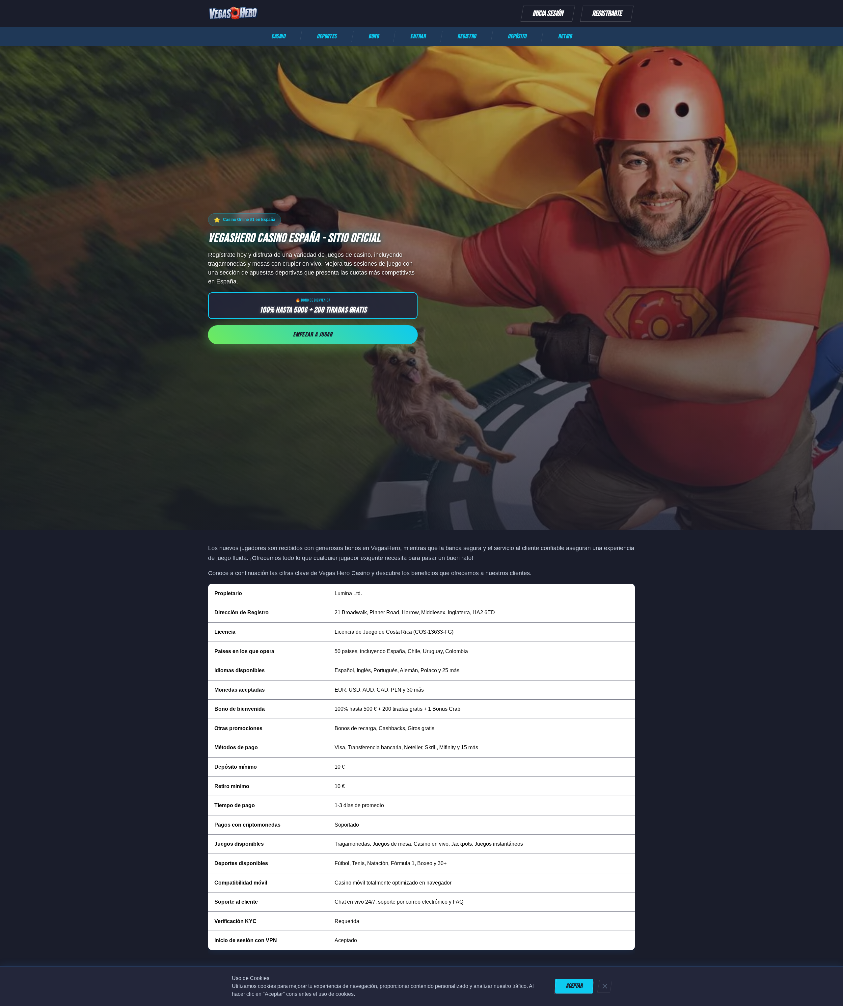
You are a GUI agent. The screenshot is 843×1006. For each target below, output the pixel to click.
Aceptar (574, 986)
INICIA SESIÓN (547, 13)
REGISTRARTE (607, 13)
